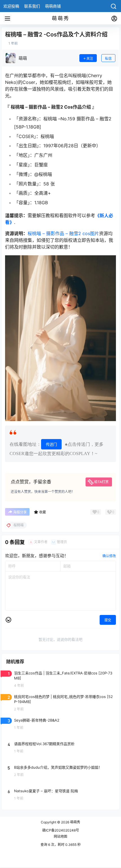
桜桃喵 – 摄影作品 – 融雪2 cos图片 (63, 233)
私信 (108, 58)
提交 (107, 620)
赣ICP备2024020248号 (60, 830)
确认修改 (109, 556)
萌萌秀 (74, 822)
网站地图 (60, 836)
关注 (89, 58)
